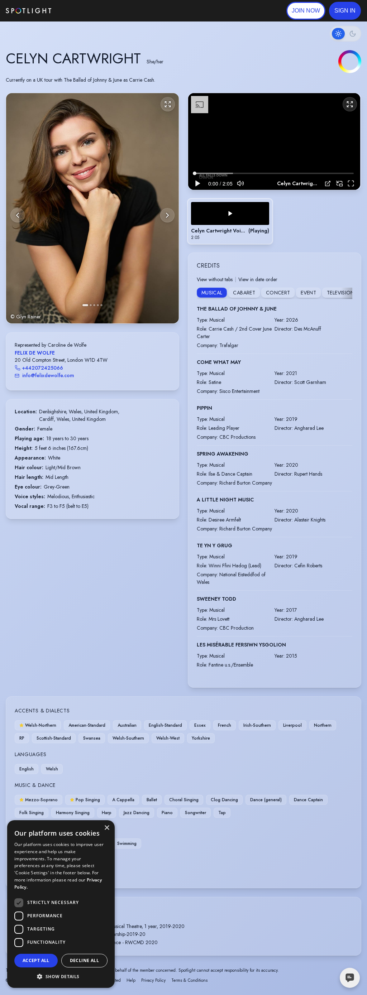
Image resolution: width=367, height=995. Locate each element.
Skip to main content (79, 11)
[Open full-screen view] (168, 104)
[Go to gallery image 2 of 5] (91, 305)
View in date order (257, 279)
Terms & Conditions (189, 980)
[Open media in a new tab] (328, 183)
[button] (345, 11)
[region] (274, 141)
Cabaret (244, 292)
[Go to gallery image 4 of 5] (98, 305)
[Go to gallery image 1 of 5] (85, 305)
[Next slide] (167, 215)
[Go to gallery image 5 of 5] (101, 305)
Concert (278, 292)
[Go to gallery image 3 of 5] (94, 305)
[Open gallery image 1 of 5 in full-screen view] (92, 208)
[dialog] (61, 904)
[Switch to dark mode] (345, 34)
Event (308, 292)
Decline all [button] (84, 960)
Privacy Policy (153, 980)
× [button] (106, 828)
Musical (211, 292)
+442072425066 (42, 367)
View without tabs (215, 279)
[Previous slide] (17, 215)
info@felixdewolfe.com (48, 375)
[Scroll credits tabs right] (346, 293)
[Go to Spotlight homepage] (28, 11)
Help (131, 980)
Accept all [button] (36, 960)
